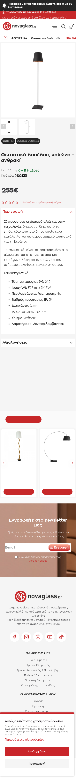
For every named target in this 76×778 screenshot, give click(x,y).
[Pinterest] (38, 637)
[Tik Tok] (61, 637)
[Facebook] (14, 637)
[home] (5, 37)
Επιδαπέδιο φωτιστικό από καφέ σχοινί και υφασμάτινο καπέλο (18, 469)
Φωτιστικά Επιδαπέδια (46, 38)
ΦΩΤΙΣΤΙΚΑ (19, 38)
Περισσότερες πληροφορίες (24, 739)
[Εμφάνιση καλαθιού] (71, 26)
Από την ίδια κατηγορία (23, 419)
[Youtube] (50, 637)
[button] (3, 126)
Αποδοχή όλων (37, 751)
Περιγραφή (13, 211)
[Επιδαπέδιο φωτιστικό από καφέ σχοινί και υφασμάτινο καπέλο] (18, 446)
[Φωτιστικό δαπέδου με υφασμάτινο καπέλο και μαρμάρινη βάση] (57, 446)
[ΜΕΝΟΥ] (54, 26)
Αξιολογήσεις (15, 342)
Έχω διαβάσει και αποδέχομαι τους (40, 559)
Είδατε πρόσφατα (56, 419)
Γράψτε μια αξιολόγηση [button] (50, 203)
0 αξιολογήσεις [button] (27, 203)
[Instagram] (26, 637)
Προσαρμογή (37, 763)
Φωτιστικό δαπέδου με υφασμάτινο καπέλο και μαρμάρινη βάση (57, 469)
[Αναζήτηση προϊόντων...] (62, 26)
